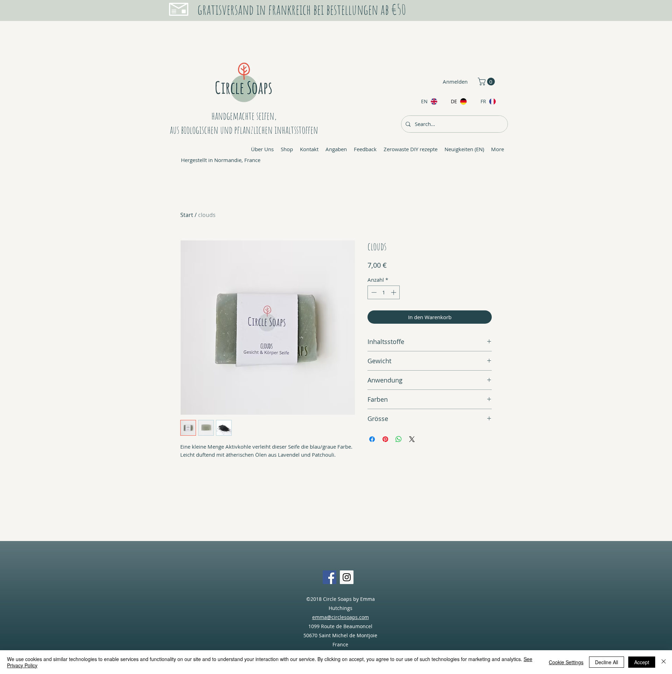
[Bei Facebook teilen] (372, 439)
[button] (487, 81)
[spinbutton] (384, 292)
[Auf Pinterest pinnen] (385, 439)
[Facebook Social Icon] (329, 577)
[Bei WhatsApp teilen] (398, 439)
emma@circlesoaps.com (340, 617)
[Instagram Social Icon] (347, 577)
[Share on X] (412, 439)
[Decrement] (373, 292)
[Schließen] (663, 662)
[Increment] (394, 292)
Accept (641, 662)
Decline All (606, 662)
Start (186, 215)
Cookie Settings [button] (566, 662)
